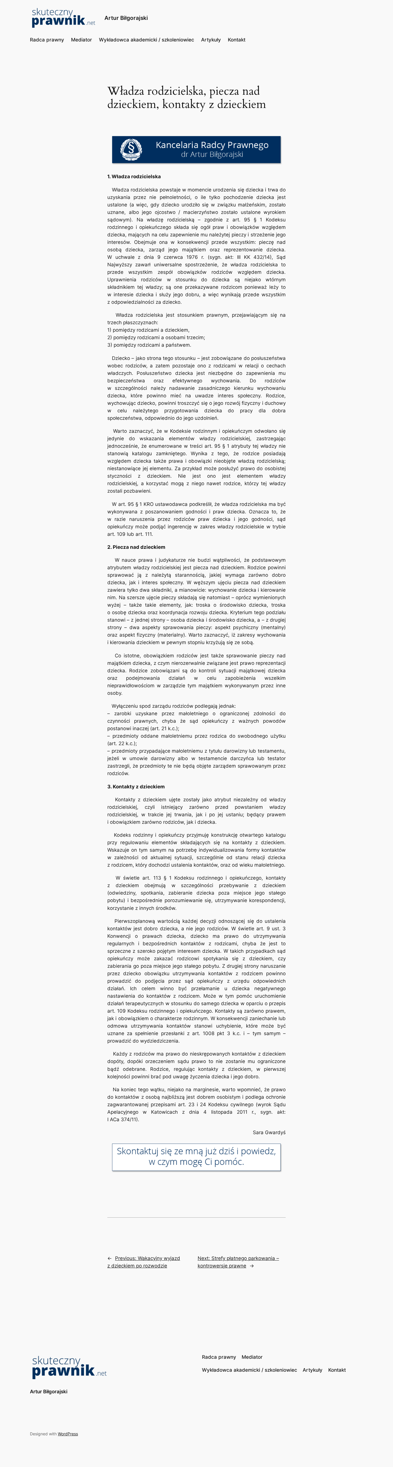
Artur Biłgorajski (126, 17)
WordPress (68, 1433)
